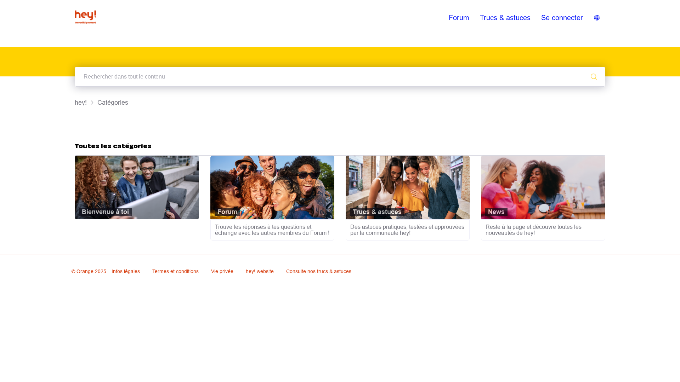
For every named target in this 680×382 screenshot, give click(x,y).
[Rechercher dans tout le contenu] (594, 76)
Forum (459, 17)
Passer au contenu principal (39, 5)
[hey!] (85, 17)
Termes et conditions (175, 271)
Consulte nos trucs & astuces (318, 271)
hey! (81, 102)
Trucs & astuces (505, 17)
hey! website (260, 271)
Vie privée (222, 271)
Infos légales (126, 271)
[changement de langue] (596, 18)
